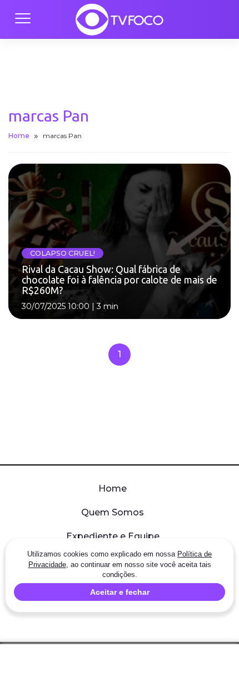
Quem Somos (112, 512)
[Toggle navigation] (22, 19)
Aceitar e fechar (120, 592)
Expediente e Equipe (113, 536)
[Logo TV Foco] (119, 19)
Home (18, 135)
